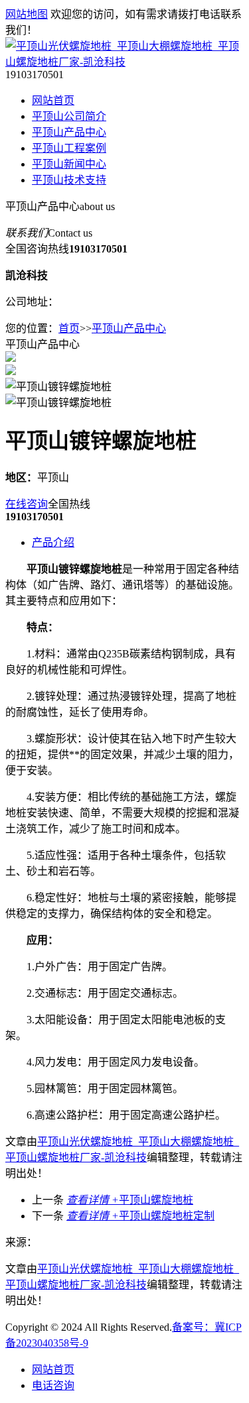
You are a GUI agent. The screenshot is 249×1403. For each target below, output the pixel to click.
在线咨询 (26, 504)
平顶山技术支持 (69, 180)
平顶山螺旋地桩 (129, 1200)
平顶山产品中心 (69, 132)
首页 (69, 328)
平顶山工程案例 (69, 148)
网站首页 (53, 100)
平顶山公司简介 (69, 116)
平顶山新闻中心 (69, 164)
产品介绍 (53, 542)
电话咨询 (53, 1385)
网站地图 (26, 14)
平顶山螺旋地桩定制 (140, 1215)
